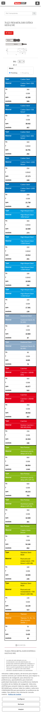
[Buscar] (34, 13)
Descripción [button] (21, 645)
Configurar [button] (21, 699)
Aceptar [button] (21, 709)
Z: (14, 65)
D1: (14, 61)
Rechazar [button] (21, 704)
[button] (20, 3)
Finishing (14, 73)
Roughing (25, 73)
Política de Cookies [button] (14, 694)
